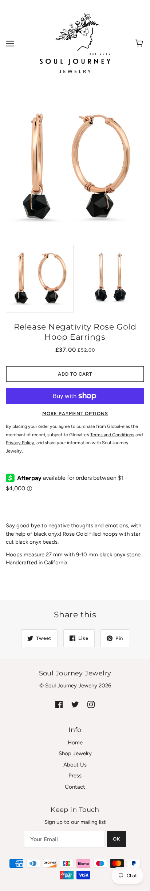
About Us (75, 764)
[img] (59, 704)
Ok (116, 839)
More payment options (75, 413)
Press (75, 775)
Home (75, 742)
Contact (75, 787)
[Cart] (140, 43)
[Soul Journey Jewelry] (75, 43)
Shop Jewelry (75, 753)
